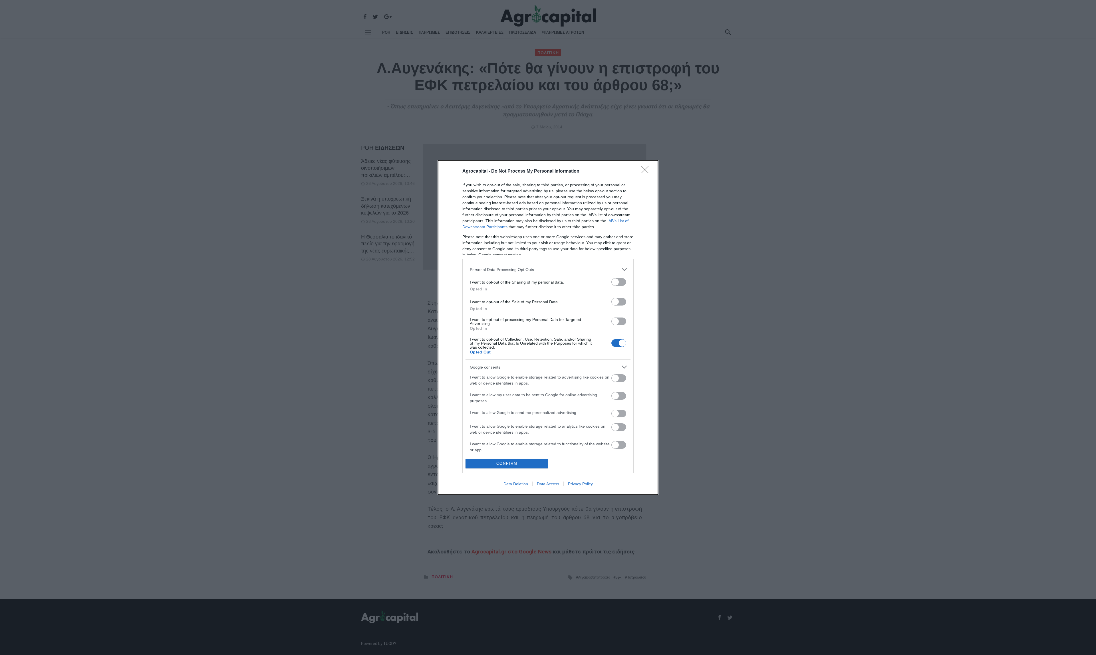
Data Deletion (515, 484)
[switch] (618, 282)
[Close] (646, 171)
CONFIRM (506, 463)
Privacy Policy (580, 484)
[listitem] (548, 269)
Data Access (548, 484)
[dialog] (548, 327)
